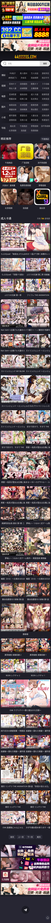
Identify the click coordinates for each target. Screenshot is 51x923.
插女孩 (12, 126)
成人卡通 (34, 94)
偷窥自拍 (12, 105)
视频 (3, 85)
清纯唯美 (23, 109)
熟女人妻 (12, 88)
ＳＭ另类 (45, 88)
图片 (3, 106)
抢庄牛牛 (45, 77)
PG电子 (13, 73)
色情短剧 (34, 130)
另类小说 (23, 120)
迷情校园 (12, 120)
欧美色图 (34, 105)
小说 (3, 117)
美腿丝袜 (12, 109)
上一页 (21, 837)
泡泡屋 (23, 130)
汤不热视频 (45, 126)
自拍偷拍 (23, 84)
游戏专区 (45, 73)
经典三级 (23, 99)
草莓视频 (34, 126)
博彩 (3, 75)
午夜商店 (23, 126)
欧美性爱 (45, 94)
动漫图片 (45, 105)
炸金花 (23, 77)
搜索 (45, 63)
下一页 (30, 837)
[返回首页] (47, 917)
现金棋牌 (34, 77)
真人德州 (23, 73)
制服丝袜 (12, 99)
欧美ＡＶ (34, 84)
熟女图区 (34, 109)
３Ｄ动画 (45, 84)
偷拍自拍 (23, 94)
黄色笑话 (34, 120)
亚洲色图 (23, 105)
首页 (12, 837)
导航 (3, 127)
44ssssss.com (25, 56)
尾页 (39, 837)
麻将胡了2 (12, 77)
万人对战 (34, 73)
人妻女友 (34, 115)
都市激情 (12, 115)
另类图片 (45, 109)
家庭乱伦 (23, 115)
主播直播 (34, 88)
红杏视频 (12, 130)
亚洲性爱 (12, 94)
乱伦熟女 (34, 99)
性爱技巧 (45, 120)
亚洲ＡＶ (12, 84)
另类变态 (45, 99)
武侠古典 (45, 115)
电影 (3, 96)
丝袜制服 (23, 88)
